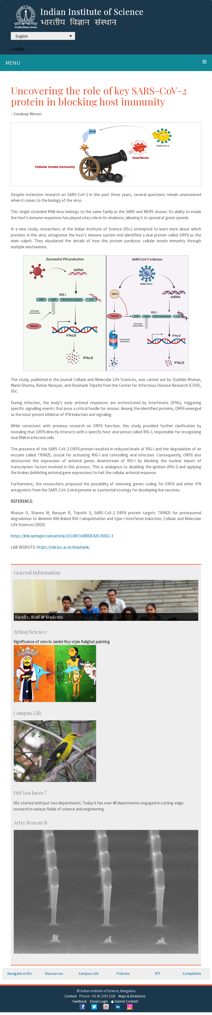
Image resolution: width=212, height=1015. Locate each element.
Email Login (99, 1001)
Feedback (80, 1001)
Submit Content (126, 1001)
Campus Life (89, 973)
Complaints (192, 973)
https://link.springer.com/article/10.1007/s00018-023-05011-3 (62, 535)
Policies (123, 973)
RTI (157, 973)
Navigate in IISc (19, 973)
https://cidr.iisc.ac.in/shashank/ (63, 547)
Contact (71, 996)
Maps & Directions (131, 996)
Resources (54, 973)
